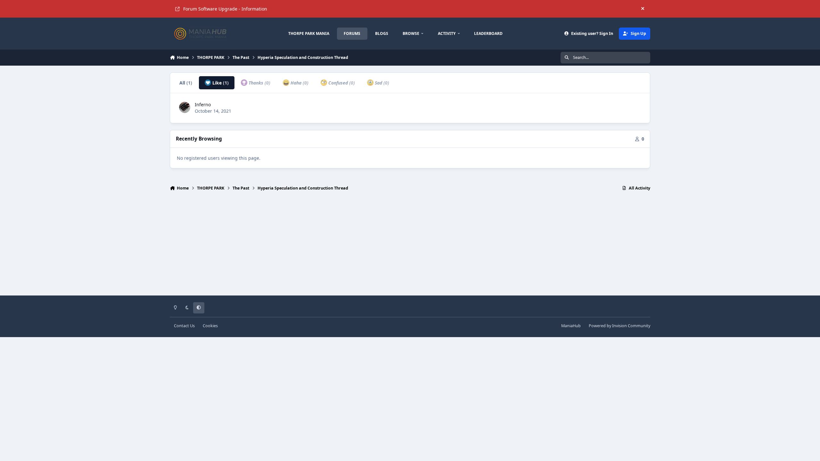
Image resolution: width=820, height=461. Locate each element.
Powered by (619, 325)
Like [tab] (220, 83)
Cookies (210, 325)
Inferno (203, 104)
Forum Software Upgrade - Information (225, 9)
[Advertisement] (410, 246)
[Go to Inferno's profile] (184, 107)
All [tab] (185, 83)
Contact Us (184, 325)
